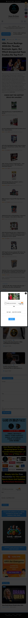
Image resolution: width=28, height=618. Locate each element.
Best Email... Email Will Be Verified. (14, 312)
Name (14, 306)
